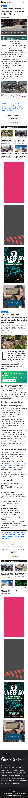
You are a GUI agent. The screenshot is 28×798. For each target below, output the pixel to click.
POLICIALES (4, 6)
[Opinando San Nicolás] (6, 2)
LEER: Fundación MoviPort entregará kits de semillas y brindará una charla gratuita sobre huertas (12, 107)
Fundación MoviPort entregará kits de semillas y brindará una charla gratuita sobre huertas (7, 139)
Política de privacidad (12, 793)
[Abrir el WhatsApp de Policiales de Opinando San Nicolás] (14, 39)
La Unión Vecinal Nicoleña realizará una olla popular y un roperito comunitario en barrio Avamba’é (21, 139)
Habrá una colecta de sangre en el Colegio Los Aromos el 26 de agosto (6, 155)
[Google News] (14, 122)
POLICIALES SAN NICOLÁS (14, 115)
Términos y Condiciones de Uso (14, 795)
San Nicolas (14, 118)
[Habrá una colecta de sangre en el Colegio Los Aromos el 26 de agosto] (7, 148)
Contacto (5, 793)
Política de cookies (21, 793)
